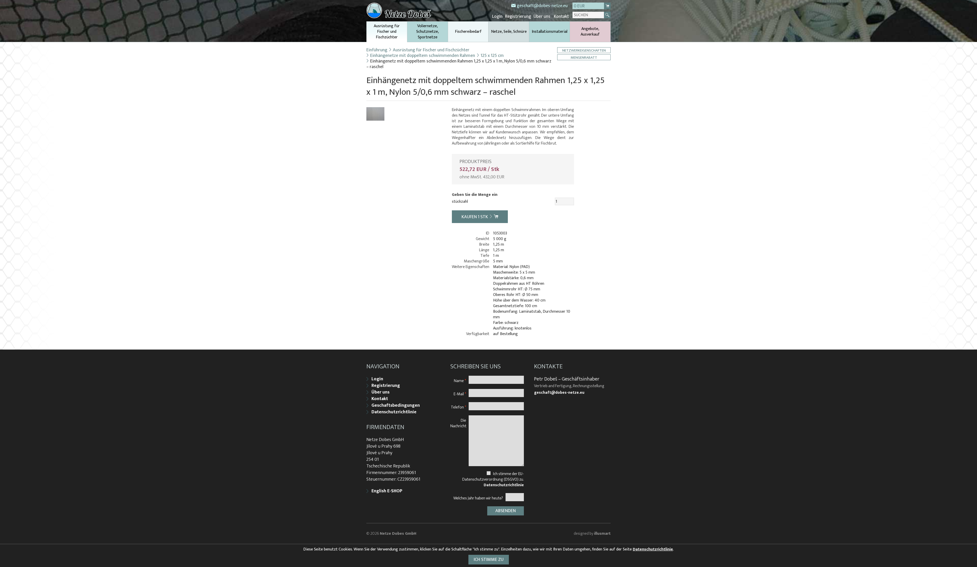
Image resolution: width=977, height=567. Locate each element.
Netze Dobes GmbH (398, 533)
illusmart (602, 533)
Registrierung (518, 16)
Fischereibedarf (468, 31)
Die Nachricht (458, 423)
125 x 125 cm (492, 55)
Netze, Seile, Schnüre (509, 31)
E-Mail (460, 394)
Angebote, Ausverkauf (590, 31)
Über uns (542, 16)
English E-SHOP (386, 491)
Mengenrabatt (584, 57)
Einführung (376, 50)
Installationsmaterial (549, 31)
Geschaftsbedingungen (395, 405)
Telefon (458, 407)
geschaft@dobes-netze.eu (542, 6)
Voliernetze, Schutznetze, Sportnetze (427, 32)
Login (497, 16)
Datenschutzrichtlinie (393, 412)
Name (460, 380)
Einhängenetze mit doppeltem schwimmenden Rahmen (422, 55)
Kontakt (561, 16)
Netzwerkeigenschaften (584, 50)
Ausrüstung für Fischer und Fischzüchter (387, 32)
